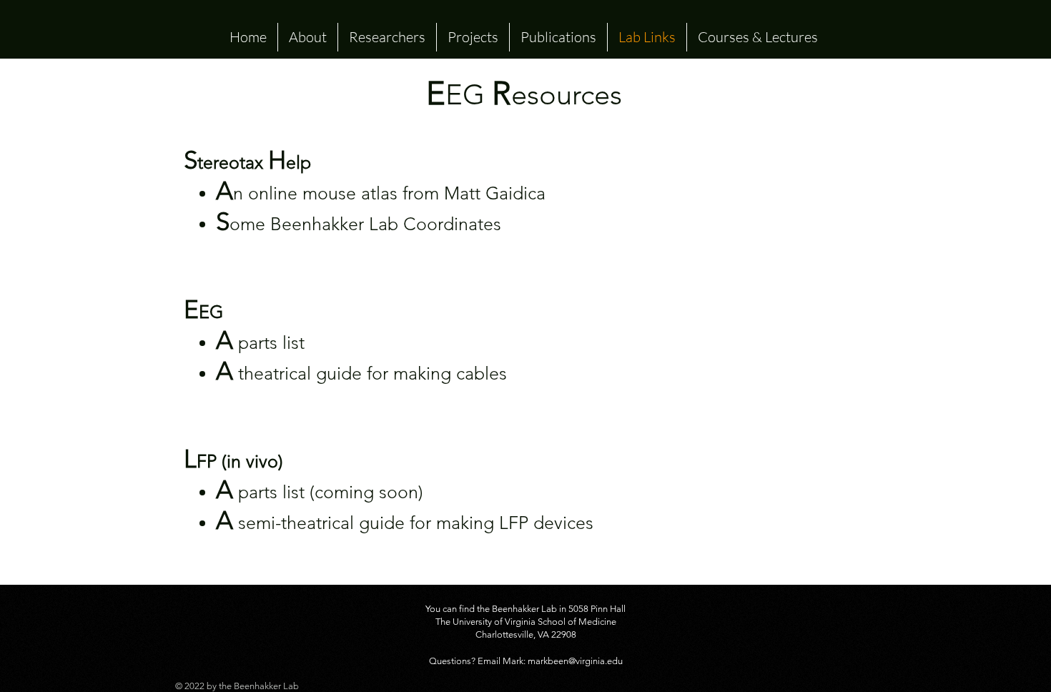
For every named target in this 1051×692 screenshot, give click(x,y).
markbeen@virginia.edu (575, 661)
